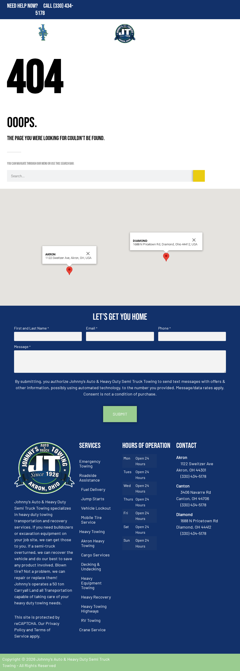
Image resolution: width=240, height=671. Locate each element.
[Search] (199, 176)
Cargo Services (95, 554)
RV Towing (91, 620)
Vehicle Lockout (96, 508)
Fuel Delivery (93, 489)
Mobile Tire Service (91, 520)
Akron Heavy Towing (92, 543)
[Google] (232, 662)
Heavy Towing (92, 531)
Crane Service (92, 629)
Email (91, 328)
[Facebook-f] (219, 662)
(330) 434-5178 (193, 476)
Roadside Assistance (89, 477)
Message (22, 346)
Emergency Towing (89, 463)
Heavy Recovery (96, 596)
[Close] (88, 253)
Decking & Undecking (91, 566)
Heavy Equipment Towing (91, 583)
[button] (69, 271)
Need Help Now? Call (30, 6)
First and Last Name (31, 328)
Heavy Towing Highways (94, 608)
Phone (164, 328)
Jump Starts (92, 498)
